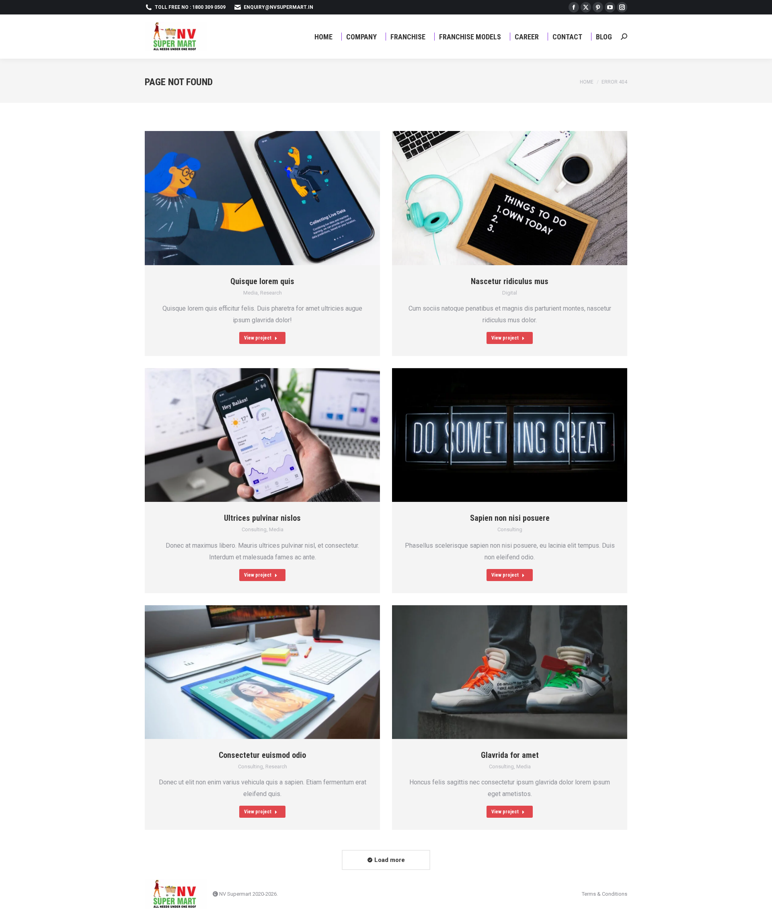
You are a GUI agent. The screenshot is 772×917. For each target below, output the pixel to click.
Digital (509, 293)
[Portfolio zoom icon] (252, 198)
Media (250, 293)
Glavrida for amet (510, 755)
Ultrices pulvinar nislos (262, 518)
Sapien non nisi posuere (510, 518)
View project (257, 338)
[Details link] (272, 198)
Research (271, 293)
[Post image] (262, 198)
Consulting (254, 529)
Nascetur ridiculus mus (509, 281)
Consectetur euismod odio (262, 755)
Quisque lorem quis (262, 281)
